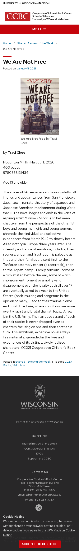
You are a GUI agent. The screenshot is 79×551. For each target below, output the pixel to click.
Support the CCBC (39, 458)
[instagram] (38, 507)
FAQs (39, 453)
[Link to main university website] (39, 410)
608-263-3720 (44, 499)
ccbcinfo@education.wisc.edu (44, 494)
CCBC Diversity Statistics (39, 448)
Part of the (39, 422)
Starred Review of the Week (32, 362)
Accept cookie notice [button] (40, 544)
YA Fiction (18, 365)
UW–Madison (26, 3)
